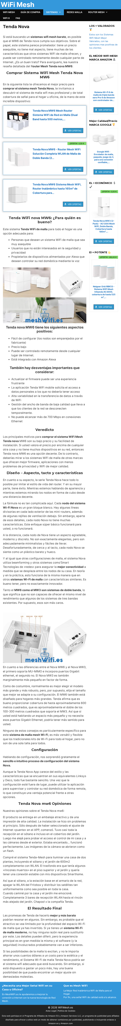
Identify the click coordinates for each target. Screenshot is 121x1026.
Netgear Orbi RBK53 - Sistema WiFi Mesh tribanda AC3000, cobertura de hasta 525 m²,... (103, 291)
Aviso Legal (51, 1011)
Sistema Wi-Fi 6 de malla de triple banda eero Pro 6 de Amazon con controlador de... (104, 96)
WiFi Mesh (17, 4)
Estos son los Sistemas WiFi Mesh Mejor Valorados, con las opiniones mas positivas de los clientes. (103, 41)
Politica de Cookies (66, 1011)
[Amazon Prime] (79, 125)
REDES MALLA (74, 12)
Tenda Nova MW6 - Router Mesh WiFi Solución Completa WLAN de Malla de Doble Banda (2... (57, 154)
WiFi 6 (6, 18)
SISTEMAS (52, 12)
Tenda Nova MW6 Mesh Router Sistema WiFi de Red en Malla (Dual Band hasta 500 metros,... (55, 115)
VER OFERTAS (74, 130)
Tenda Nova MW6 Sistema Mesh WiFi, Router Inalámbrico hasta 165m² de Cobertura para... (57, 189)
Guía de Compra (30, 12)
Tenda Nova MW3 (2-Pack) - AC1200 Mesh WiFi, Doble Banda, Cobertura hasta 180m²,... (104, 226)
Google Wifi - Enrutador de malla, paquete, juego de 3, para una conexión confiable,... (104, 157)
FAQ (18, 18)
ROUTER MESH (96, 12)
